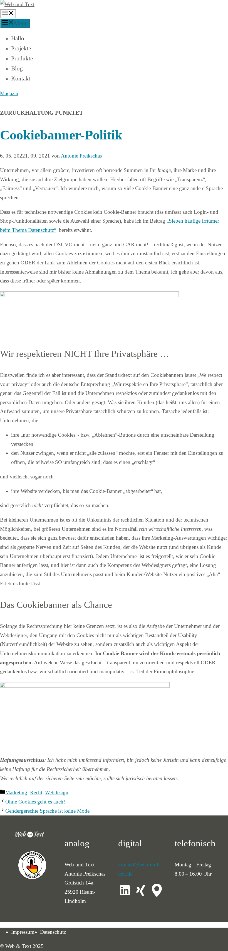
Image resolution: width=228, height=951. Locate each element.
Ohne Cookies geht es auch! (35, 802)
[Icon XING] (140, 890)
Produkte (22, 58)
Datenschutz (53, 932)
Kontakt (20, 78)
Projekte (21, 48)
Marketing (16, 792)
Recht (36, 792)
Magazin (9, 93)
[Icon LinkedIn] (125, 890)
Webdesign (56, 792)
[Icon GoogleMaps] (156, 890)
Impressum (22, 932)
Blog (17, 68)
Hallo (17, 38)
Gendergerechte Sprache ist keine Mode (47, 811)
